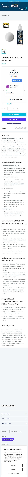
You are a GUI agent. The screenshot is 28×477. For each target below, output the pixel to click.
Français (4, 431)
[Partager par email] (25, 128)
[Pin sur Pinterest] (19, 128)
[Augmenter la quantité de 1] (17, 108)
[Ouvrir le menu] (2, 4)
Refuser (13, 469)
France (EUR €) (14, 431)
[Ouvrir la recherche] (19, 9)
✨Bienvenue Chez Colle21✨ (14, 1)
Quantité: (4, 108)
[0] (25, 9)
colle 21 (4, 63)
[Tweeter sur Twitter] (22, 128)
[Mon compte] (22, 9)
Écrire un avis (17, 80)
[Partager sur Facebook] (16, 128)
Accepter (13, 465)
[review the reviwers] (6, 90)
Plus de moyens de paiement (14, 123)
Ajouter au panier (14, 114)
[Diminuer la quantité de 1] (9, 108)
